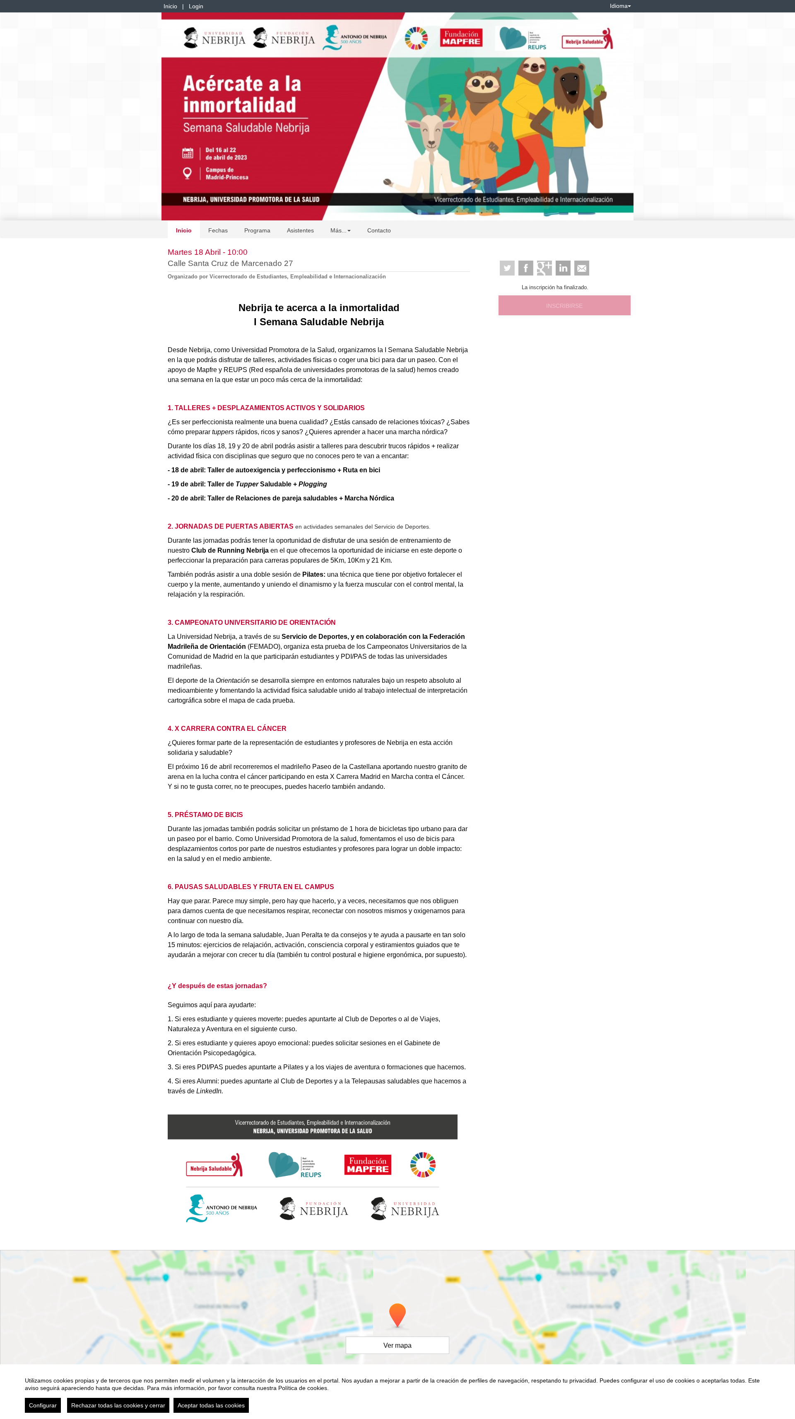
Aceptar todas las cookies (211, 1405)
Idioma (619, 5)
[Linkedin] (563, 268)
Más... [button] (338, 230)
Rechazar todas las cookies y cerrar (118, 1405)
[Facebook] (525, 268)
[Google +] (544, 268)
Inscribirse (564, 305)
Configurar (43, 1405)
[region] (397, 1391)
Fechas (218, 230)
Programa (257, 230)
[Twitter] (507, 268)
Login (196, 6)
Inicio (170, 6)
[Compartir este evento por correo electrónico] (581, 268)
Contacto (379, 230)
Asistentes (300, 230)
